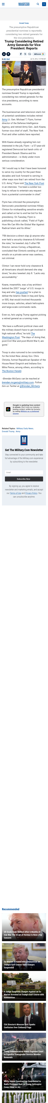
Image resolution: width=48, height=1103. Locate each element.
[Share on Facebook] (21, 54)
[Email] (30, 54)
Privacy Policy (31, 493)
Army (4, 119)
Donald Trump (24, 23)
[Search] (38, 4)
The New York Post (34, 183)
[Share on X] (25, 54)
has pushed (22, 292)
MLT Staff (7, 59)
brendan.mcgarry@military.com (18, 382)
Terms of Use (15, 493)
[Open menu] (3, 4)
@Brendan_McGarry (30, 386)
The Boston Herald (11, 371)
